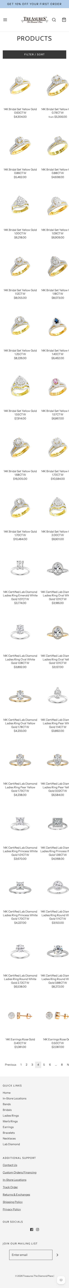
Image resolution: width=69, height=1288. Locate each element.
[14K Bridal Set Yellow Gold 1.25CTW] (20, 326)
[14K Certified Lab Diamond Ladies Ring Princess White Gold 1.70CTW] (20, 887)
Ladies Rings (11, 1115)
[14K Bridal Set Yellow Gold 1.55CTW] (20, 386)
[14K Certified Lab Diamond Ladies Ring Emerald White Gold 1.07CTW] (20, 567)
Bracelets (9, 1132)
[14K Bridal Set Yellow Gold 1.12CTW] (20, 266)
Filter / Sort (34, 54)
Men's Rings (10, 1121)
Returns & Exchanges (16, 1194)
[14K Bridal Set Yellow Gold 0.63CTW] (20, 85)
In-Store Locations (14, 1098)
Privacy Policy (12, 1209)
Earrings (8, 1127)
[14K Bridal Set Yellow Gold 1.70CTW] (20, 507)
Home (6, 1092)
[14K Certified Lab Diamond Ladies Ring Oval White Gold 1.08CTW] (20, 631)
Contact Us (10, 1165)
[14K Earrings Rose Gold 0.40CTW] (20, 1015)
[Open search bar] (54, 20)
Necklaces (9, 1138)
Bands (7, 1104)
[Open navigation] (5, 20)
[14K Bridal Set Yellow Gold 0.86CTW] (20, 145)
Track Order (10, 1187)
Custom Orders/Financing (19, 1172)
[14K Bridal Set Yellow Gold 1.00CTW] (20, 205)
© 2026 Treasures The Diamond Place (34, 1276)
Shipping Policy (13, 1202)
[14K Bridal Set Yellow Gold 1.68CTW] (20, 447)
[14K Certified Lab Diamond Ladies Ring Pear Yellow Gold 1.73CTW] (20, 759)
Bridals (7, 1110)
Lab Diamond (11, 1144)
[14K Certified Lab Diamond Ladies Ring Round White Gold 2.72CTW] (20, 951)
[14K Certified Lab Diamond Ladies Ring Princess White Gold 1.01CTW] (20, 823)
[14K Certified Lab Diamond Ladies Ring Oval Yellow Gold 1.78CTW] (20, 695)
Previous (10, 1064)
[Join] (57, 1255)
